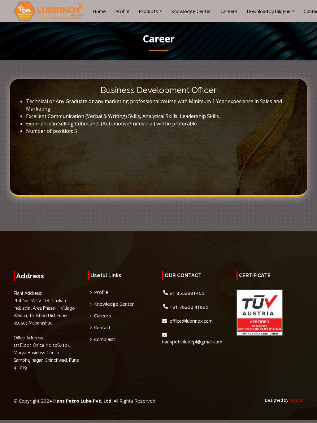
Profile (122, 11)
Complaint (104, 339)
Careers (228, 11)
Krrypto (296, 400)
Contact (102, 327)
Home (99, 11)
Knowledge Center (191, 11)
